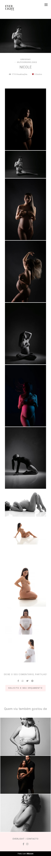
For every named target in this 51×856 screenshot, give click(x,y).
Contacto (32, 839)
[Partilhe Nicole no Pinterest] (32, 681)
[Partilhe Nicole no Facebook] (18, 681)
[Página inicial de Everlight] (10, 7)
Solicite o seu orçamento (25, 688)
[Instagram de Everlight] (27, 844)
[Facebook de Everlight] (23, 844)
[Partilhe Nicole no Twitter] (27, 681)
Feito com (25, 854)
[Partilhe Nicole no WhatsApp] (23, 681)
